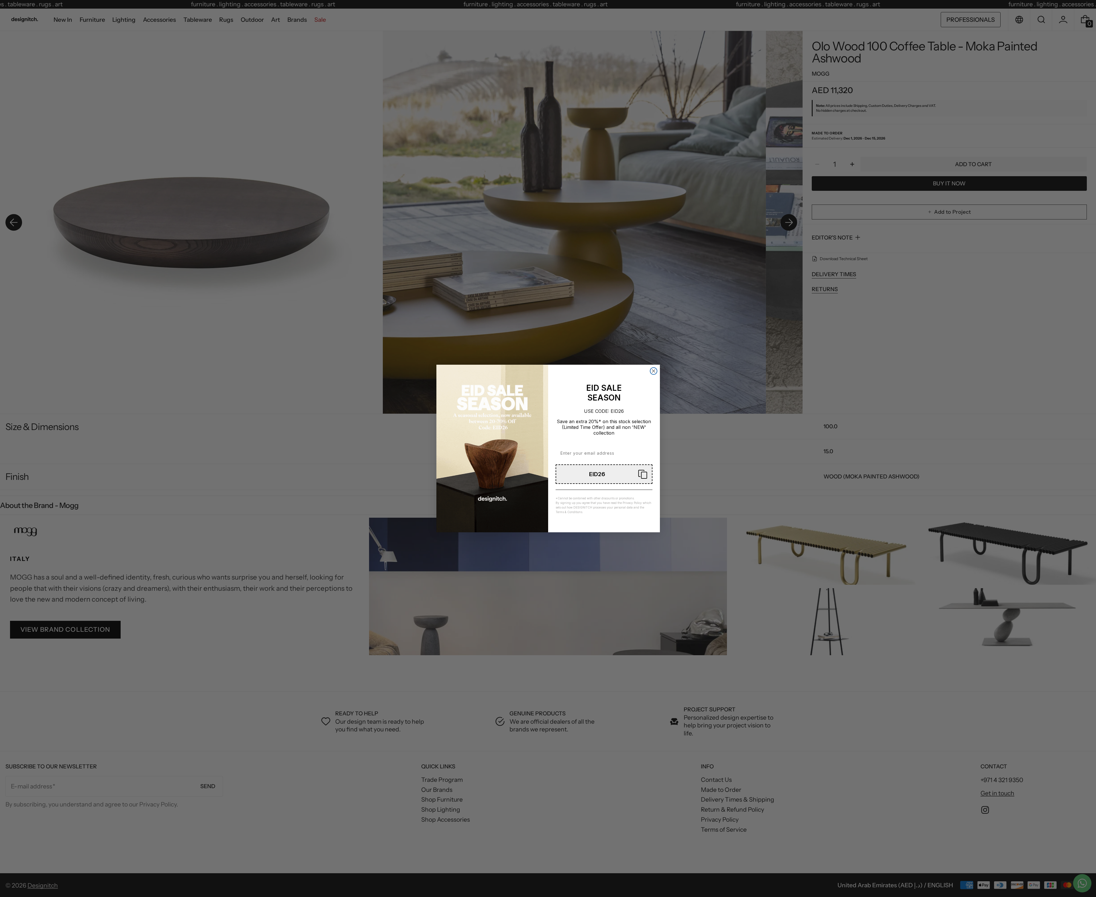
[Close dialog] (653, 371)
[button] (604, 474)
